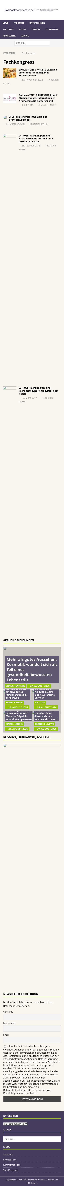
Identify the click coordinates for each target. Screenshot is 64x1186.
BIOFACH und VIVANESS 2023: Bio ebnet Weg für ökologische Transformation (38, 72)
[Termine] (9, 257)
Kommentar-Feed (12, 1164)
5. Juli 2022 (27, 105)
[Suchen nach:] (32, 42)
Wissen (22, 29)
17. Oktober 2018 (15, 123)
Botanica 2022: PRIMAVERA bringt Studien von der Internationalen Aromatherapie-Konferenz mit (38, 97)
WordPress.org (10, 1169)
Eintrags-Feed (10, 1159)
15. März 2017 (29, 397)
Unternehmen (37, 23)
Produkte (18, 23)
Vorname (8, 1011)
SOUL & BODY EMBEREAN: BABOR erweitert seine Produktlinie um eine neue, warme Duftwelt (45, 690)
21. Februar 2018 (30, 145)
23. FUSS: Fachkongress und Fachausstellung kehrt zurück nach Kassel (38, 390)
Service (25, 35)
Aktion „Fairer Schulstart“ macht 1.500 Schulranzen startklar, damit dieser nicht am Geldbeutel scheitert (45, 712)
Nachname (9, 1023)
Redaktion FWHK (47, 105)
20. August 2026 (46, 728)
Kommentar (52, 29)
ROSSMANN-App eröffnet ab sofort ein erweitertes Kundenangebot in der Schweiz (16, 691)
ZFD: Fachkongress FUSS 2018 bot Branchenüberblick (28, 118)
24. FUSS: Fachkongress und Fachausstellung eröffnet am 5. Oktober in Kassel (36, 138)
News (5, 23)
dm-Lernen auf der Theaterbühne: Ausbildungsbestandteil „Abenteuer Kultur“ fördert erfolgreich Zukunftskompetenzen (19, 712)
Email (6, 1034)
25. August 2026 (46, 707)
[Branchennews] (9, 73)
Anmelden (8, 1154)
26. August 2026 (18, 707)
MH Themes (32, 1182)
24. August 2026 (18, 728)
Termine (36, 29)
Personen (8, 29)
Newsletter (9, 35)
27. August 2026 (40, 685)
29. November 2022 (32, 79)
